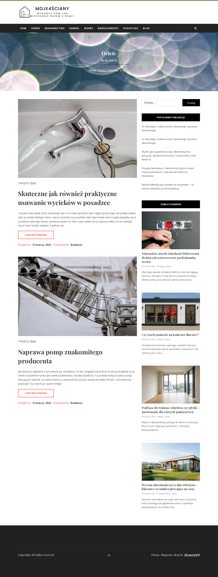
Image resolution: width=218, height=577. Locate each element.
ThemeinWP (192, 555)
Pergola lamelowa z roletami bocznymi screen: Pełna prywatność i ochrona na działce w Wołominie (168, 172)
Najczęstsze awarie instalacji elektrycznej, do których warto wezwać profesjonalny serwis (171, 257)
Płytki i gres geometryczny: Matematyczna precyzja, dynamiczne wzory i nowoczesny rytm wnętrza (169, 155)
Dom (23, 28)
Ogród (35, 28)
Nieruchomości (108, 28)
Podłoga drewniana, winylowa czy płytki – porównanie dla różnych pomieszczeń (170, 410)
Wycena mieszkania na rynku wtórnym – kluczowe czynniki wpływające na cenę (169, 487)
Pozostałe (130, 28)
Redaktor (77, 245)
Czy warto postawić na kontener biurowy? (170, 335)
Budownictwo (55, 28)
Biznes (88, 28)
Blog (146, 28)
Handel (74, 28)
